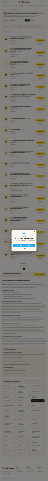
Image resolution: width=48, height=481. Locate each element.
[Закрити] (35, 232)
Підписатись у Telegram (25, 245)
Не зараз (24, 248)
